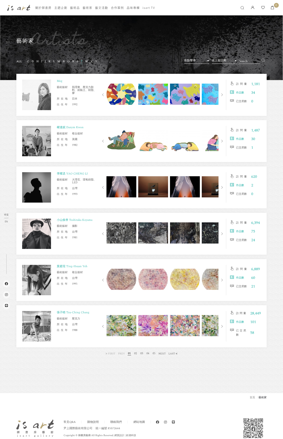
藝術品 (75, 8)
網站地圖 (139, 422)
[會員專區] (252, 8)
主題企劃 (60, 8)
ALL (19, 61)
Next (221, 95)
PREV (121, 354)
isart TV (148, 8)
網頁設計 (119, 435)
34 (253, 93)
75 (253, 231)
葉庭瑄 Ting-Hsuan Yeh (72, 266)
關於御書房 (43, 8)
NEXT (162, 354)
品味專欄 (133, 8)
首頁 (252, 397)
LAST (171, 354)
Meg (59, 81)
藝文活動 (101, 8)
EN (6, 221)
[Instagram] (165, 422)
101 (253, 322)
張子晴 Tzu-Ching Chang (73, 312)
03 (141, 353)
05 (154, 353)
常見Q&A (70, 422)
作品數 (240, 93)
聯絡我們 (116, 422)
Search (263, 60)
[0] (272, 8)
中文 (6, 215)
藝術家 (87, 8)
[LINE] (173, 422)
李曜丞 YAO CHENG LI (72, 173)
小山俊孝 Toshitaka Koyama (74, 220)
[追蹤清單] (263, 8)
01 (129, 353)
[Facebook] (157, 422)
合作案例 (117, 8)
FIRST (111, 354)
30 (253, 139)
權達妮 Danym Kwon (70, 127)
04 (148, 353)
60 (253, 278)
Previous (103, 95)
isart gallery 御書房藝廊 (18, 8)
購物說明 (93, 422)
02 (135, 353)
